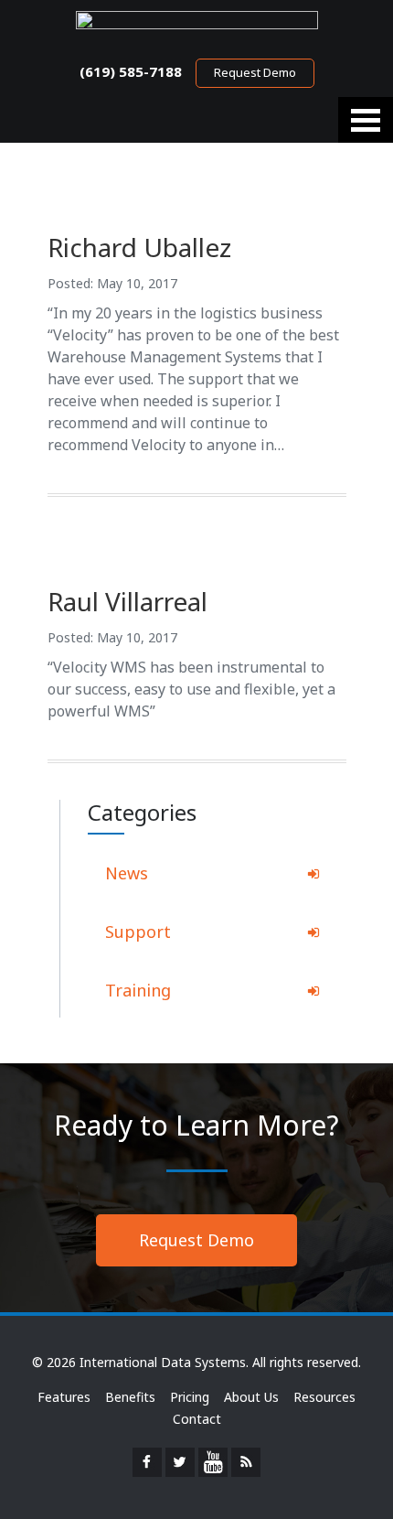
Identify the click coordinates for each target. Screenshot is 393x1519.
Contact (197, 1418)
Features (63, 1397)
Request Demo (255, 72)
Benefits (130, 1397)
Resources (324, 1397)
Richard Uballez (139, 247)
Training (138, 990)
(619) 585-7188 (131, 71)
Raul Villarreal (127, 601)
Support (138, 932)
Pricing (189, 1397)
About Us (251, 1397)
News (126, 873)
